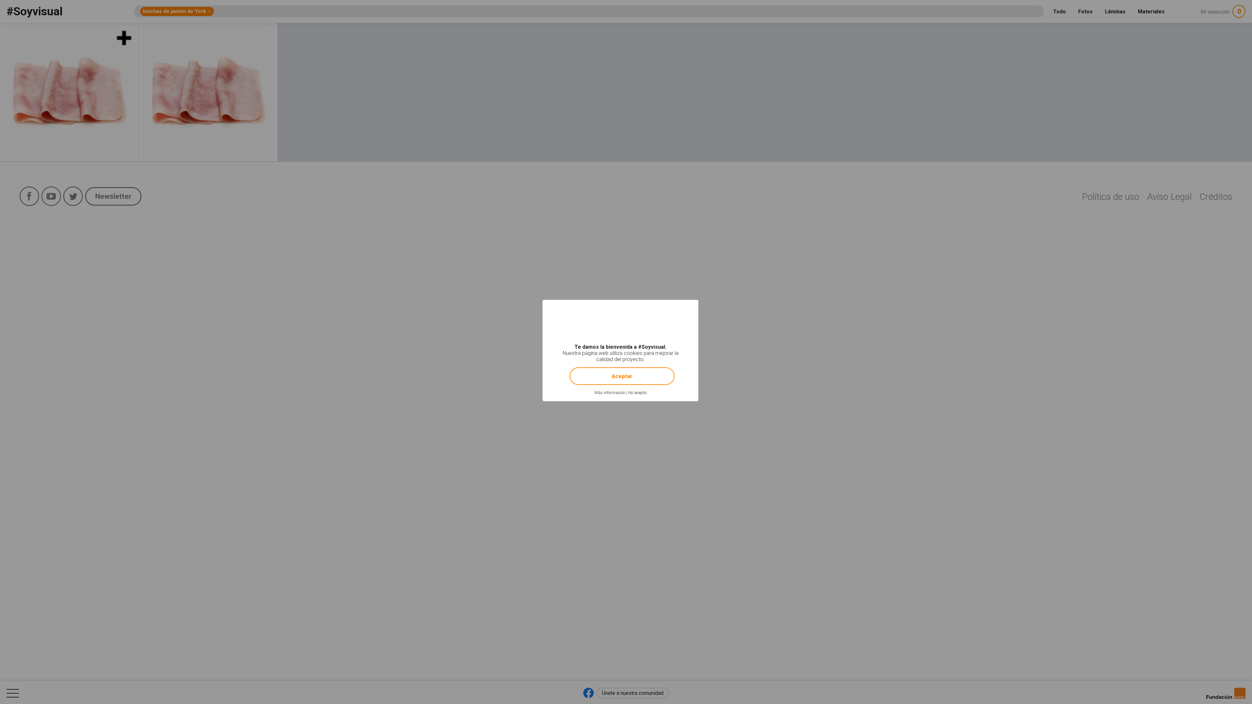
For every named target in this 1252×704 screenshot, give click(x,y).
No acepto (637, 392)
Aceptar (622, 376)
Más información (609, 392)
